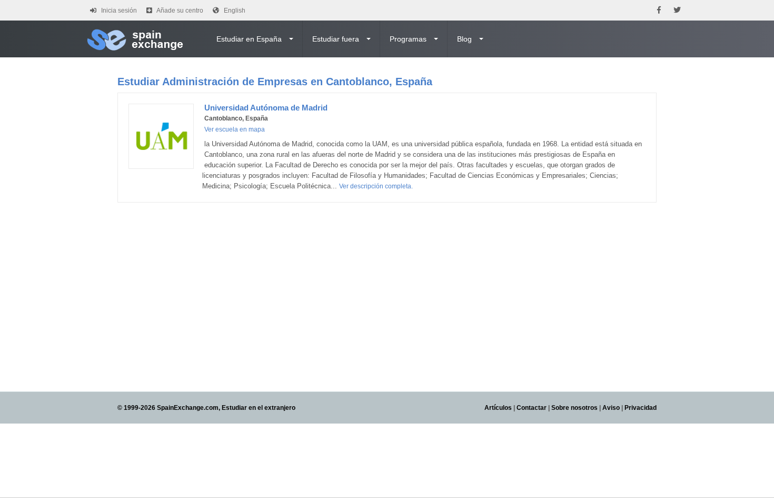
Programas (408, 39)
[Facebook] (659, 10)
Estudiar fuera (335, 39)
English (234, 10)
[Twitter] (677, 10)
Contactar (532, 407)
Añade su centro (179, 10)
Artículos (498, 407)
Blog (464, 39)
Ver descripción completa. (376, 186)
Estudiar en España (249, 39)
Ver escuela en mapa (234, 129)
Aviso (611, 407)
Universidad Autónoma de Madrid (266, 107)
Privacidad (640, 407)
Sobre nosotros (574, 407)
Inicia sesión (119, 10)
